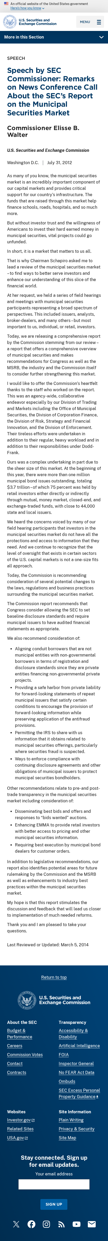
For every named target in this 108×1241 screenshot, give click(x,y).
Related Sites (20, 1128)
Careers (14, 1045)
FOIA (64, 1054)
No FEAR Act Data (76, 1072)
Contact (15, 1063)
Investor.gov (19, 1120)
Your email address (54, 1174)
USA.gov (15, 1137)
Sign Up (54, 1204)
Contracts (16, 1072)
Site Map (67, 1137)
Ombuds (67, 1081)
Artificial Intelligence (79, 1045)
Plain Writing (71, 1120)
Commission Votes (25, 1054)
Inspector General (76, 1063)
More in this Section (24, 37)
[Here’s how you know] (54, 6)
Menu (85, 22)
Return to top (54, 977)
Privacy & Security (77, 1128)
